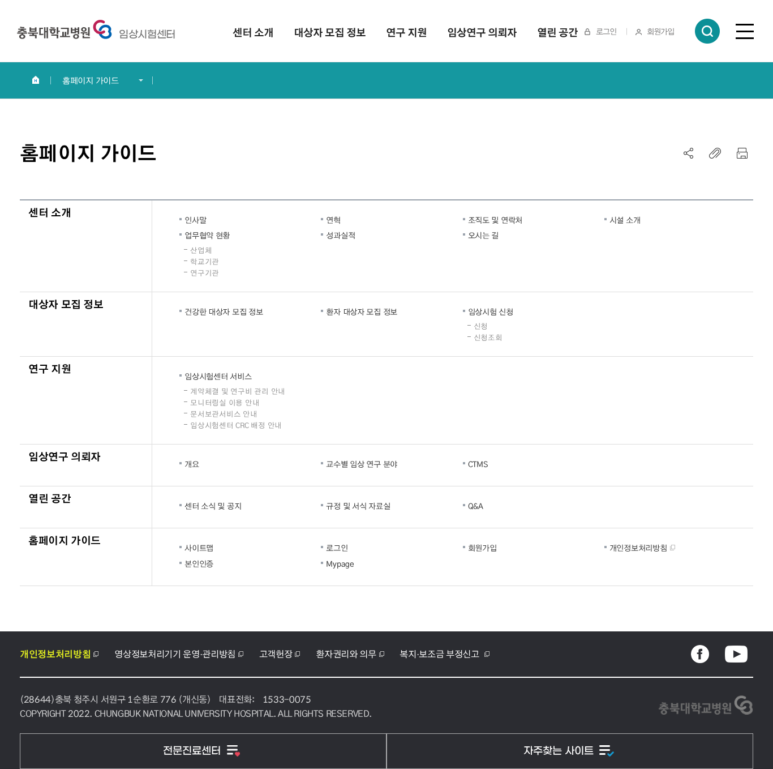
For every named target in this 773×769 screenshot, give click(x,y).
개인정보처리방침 (638, 547)
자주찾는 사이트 (559, 751)
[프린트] (742, 153)
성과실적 (340, 235)
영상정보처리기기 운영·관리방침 (174, 653)
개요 (191, 463)
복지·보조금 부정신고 (440, 653)
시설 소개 (625, 219)
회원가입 (660, 31)
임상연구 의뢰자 (64, 456)
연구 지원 (49, 368)
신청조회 (488, 337)
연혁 (333, 219)
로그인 (606, 31)
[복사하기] (715, 153)
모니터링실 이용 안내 (224, 403)
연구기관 (204, 273)
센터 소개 (49, 212)
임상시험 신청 (490, 311)
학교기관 (204, 262)
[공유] (688, 153)
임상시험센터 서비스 (217, 376)
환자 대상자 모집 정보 (361, 311)
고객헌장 (276, 653)
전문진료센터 (193, 751)
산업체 (201, 250)
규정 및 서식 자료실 (358, 505)
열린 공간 (49, 498)
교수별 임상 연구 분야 (361, 463)
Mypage (340, 563)
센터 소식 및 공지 (212, 505)
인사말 (195, 219)
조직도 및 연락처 (495, 219)
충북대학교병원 (147, 34)
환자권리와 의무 (346, 653)
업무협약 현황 (207, 235)
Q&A (475, 505)
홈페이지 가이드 (90, 80)
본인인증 (198, 563)
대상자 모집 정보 (66, 303)
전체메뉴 (745, 31)
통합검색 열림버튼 (707, 31)
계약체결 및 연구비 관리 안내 (237, 391)
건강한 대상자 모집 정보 (223, 311)
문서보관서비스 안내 (223, 414)
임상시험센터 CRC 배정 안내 (236, 425)
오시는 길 (483, 235)
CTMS (478, 463)
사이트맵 (198, 547)
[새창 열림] (700, 654)
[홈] (35, 80)
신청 (481, 326)
